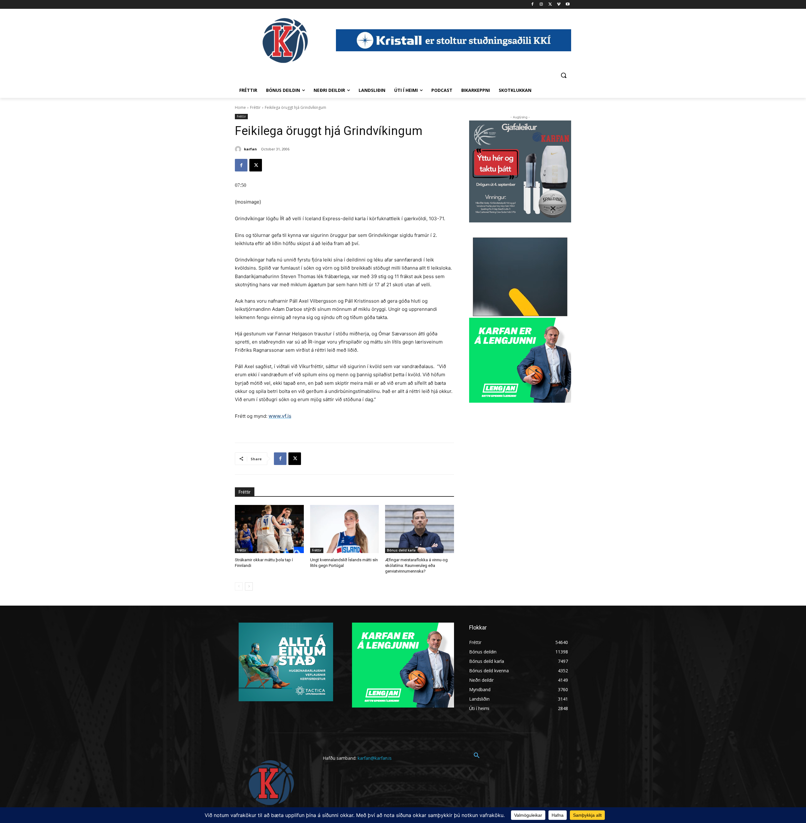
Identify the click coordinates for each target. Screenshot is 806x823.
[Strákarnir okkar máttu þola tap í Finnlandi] (269, 529)
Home (240, 107)
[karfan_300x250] (286, 662)
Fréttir (255, 107)
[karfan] (239, 149)
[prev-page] (239, 586)
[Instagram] (541, 4)
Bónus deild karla (401, 550)
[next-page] (249, 586)
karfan (250, 149)
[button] (563, 75)
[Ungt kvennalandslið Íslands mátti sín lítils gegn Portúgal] (344, 529)
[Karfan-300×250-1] (520, 360)
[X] (550, 4)
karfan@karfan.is (375, 758)
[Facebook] (532, 4)
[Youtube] (567, 4)
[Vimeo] (558, 4)
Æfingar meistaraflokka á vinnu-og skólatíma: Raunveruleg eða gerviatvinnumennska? (416, 565)
